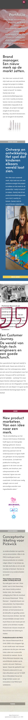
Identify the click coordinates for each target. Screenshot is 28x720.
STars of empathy (15, 277)
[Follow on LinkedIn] (24, 2)
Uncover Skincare (12, 142)
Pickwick (12, 704)
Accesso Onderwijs (12, 531)
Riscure (15, 411)
